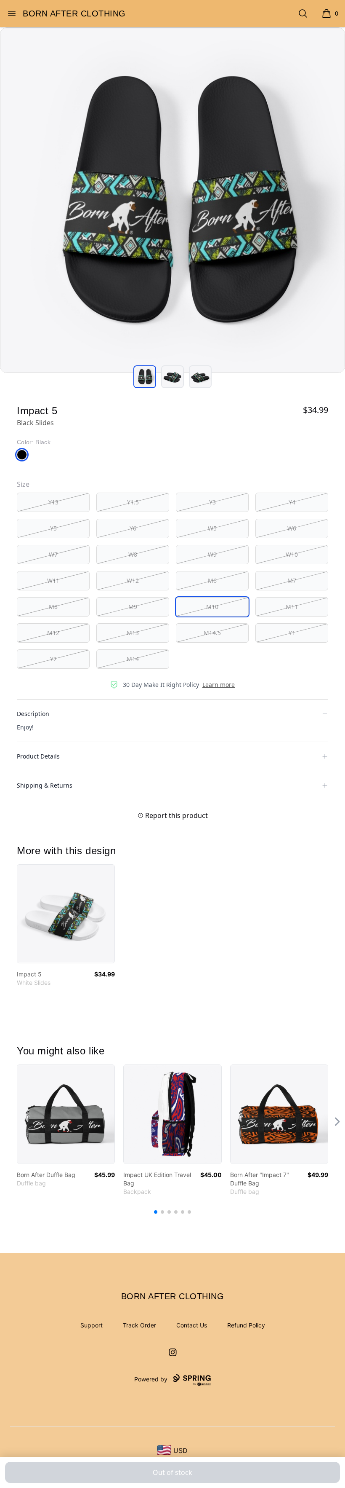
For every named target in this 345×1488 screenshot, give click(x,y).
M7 (291, 580)
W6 (291, 528)
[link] (65, 914)
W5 (212, 528)
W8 (132, 554)
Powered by (150, 1379)
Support (91, 1325)
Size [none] (23, 484)
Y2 (53, 659)
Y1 (292, 633)
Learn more (218, 685)
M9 (132, 607)
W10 (292, 554)
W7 (53, 554)
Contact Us (191, 1325)
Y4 (292, 502)
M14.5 (212, 633)
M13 (133, 633)
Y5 (53, 528)
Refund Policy (246, 1325)
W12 (133, 580)
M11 (292, 607)
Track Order (139, 1325)
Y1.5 (133, 502)
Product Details (38, 756)
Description (33, 714)
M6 (212, 580)
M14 (133, 659)
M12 (53, 633)
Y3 (212, 502)
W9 (212, 554)
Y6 (133, 528)
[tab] (144, 376)
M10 (212, 607)
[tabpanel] (172, 200)
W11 (53, 580)
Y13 (53, 502)
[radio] (53, 502)
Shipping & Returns (44, 785)
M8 (53, 607)
